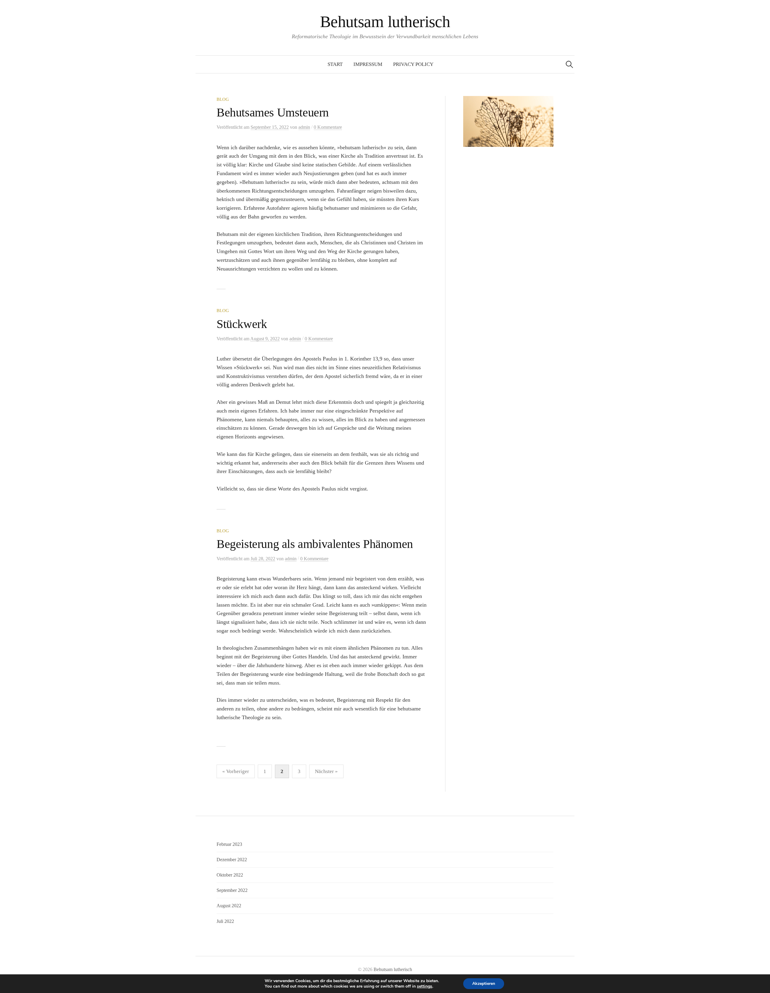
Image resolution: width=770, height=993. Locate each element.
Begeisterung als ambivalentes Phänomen (315, 544)
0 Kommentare (328, 127)
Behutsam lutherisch (385, 22)
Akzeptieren (483, 983)
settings (424, 986)
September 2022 (232, 890)
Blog (223, 99)
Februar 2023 (229, 844)
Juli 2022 (225, 921)
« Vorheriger (235, 771)
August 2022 (229, 905)
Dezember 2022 (232, 859)
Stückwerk (242, 324)
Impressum (367, 64)
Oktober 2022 (230, 874)
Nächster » (326, 771)
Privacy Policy (413, 64)
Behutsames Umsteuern (273, 112)
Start (335, 64)
